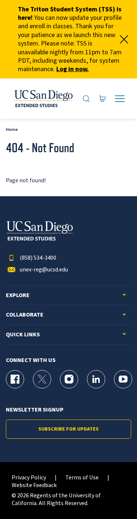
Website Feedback (34, 485)
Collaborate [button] (24, 315)
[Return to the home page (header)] (43, 98)
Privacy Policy (29, 478)
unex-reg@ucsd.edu (44, 270)
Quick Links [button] (23, 335)
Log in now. (72, 69)
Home (12, 130)
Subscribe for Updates (68, 429)
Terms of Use (82, 478)
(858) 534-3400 (38, 258)
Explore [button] (18, 295)
